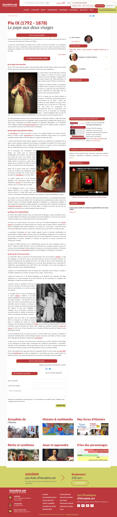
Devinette (74, 203)
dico (24, 234)
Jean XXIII (62, 351)
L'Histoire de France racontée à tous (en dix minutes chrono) (89, 197)
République (19, 175)
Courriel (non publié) (14, 385)
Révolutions (14, 133)
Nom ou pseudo (13, 380)
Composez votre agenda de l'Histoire (83, 149)
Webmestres (47, 509)
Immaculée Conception (15, 206)
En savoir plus (75, 46)
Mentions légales (66, 503)
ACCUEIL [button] (26, 10)
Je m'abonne (80, 483)
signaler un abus (66, 506)
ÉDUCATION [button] (83, 10)
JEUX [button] (91, 10)
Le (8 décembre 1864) (37, 58)
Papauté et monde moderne (88, 57)
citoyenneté (25, 250)
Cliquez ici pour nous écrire (22, 511)
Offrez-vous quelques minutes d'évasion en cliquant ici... (93, 502)
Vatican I (18, 295)
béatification (17, 353)
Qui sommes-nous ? (50, 497)
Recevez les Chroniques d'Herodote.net (84, 119)
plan (61, 509)
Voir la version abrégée (37, 35)
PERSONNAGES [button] (52, 10)
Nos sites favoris (66, 497)
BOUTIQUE (63, 500)
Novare (18, 182)
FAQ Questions (65, 494)
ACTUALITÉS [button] (35, 10)
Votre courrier (48, 503)
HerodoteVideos (76, 163)
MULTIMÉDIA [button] (74, 10)
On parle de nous (49, 506)
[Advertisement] (88, 99)
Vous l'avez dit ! (48, 500)
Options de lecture (72, 514)
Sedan (36, 324)
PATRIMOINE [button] (63, 10)
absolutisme (28, 135)
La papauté (82, 69)
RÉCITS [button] (43, 10)
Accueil (45, 494)
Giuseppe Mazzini (30, 124)
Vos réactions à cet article (21, 373)
